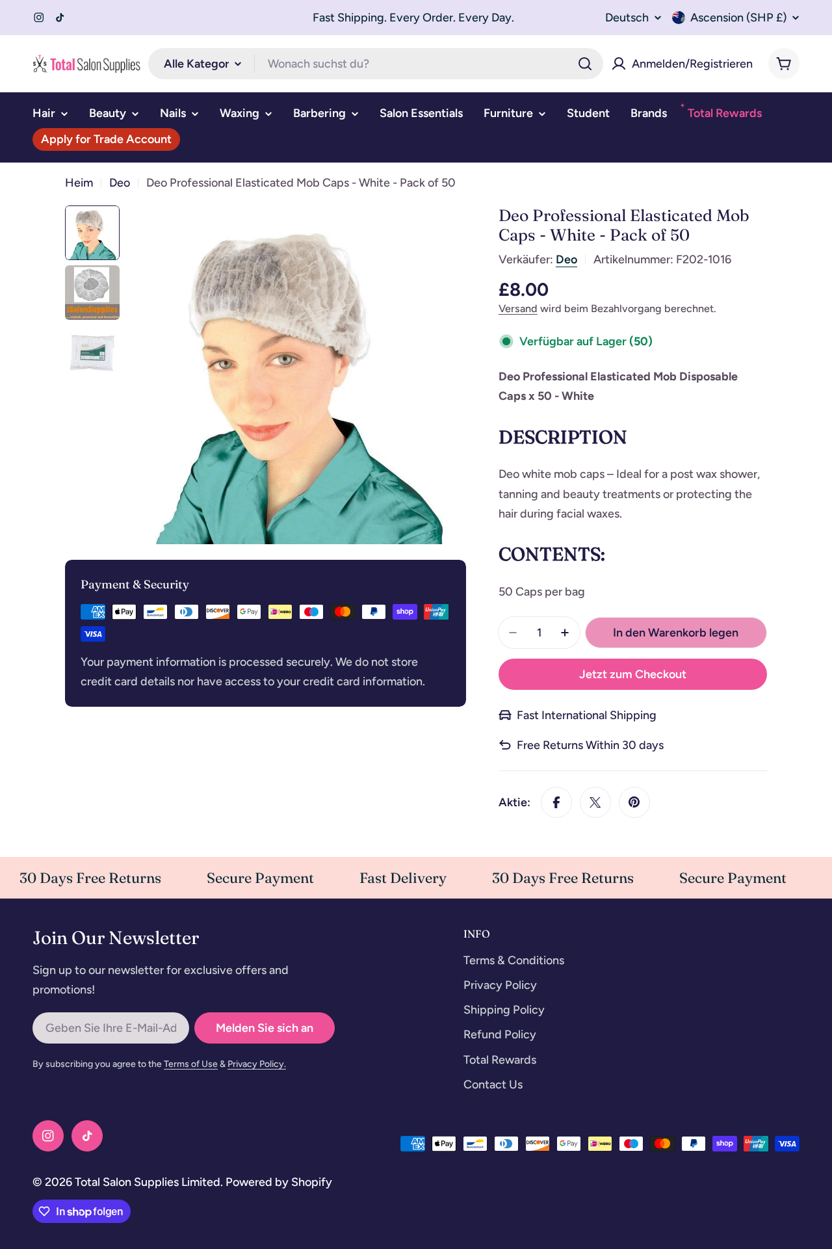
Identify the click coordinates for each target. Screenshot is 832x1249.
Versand (518, 308)
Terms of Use (191, 1064)
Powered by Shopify (279, 1182)
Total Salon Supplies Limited (147, 1182)
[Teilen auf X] (595, 802)
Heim (79, 183)
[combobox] (375, 63)
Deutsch (627, 17)
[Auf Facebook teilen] (556, 802)
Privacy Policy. (257, 1064)
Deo (119, 183)
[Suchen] (585, 64)
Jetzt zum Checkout (632, 674)
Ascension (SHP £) (738, 17)
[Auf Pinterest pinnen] (634, 802)
